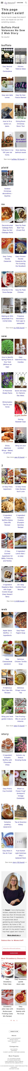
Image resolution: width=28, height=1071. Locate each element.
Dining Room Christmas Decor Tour (20, 123)
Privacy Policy (14, 1039)
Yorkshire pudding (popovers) (7, 824)
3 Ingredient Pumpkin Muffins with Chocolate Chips (7, 760)
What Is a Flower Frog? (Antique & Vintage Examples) (20, 793)
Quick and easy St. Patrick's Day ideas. (20, 393)
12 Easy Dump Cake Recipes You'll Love (20, 489)
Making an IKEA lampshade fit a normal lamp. (7, 318)
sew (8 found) (19, 457)
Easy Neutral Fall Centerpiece (7, 69)
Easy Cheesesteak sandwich (7, 661)
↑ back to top (14, 1031)
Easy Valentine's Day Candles (20, 359)
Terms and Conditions (14, 1041)
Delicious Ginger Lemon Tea (20, 690)
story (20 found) (19, 862)
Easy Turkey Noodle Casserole (7, 259)
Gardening (14, 1050)
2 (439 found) (19, 601)
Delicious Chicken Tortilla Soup (20, 661)
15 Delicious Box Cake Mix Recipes (7, 690)
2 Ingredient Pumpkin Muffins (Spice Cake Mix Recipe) (7, 520)
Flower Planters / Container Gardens (14, 1052)
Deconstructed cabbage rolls (14, 1062)
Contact (14, 1042)
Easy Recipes (14, 1049)
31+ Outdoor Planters (14, 1058)
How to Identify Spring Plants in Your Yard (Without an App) (7, 362)
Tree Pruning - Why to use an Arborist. (20, 719)
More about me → (14, 935)
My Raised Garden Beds (14, 1060)
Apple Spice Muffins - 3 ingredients (7, 633)
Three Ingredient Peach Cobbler (14, 1061)
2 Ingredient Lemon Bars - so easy (21, 553)
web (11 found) (19, 726)
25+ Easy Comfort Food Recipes (21, 587)
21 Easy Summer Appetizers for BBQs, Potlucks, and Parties (7, 556)
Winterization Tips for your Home (7, 404)
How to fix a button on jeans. (7, 123)
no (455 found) (19, 328)
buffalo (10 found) (18, 159)
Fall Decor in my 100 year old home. (7, 152)
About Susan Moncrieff (14, 1038)
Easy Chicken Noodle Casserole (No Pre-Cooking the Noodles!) (20, 261)
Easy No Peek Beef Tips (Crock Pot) (21, 227)
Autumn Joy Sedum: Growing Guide (20, 757)
